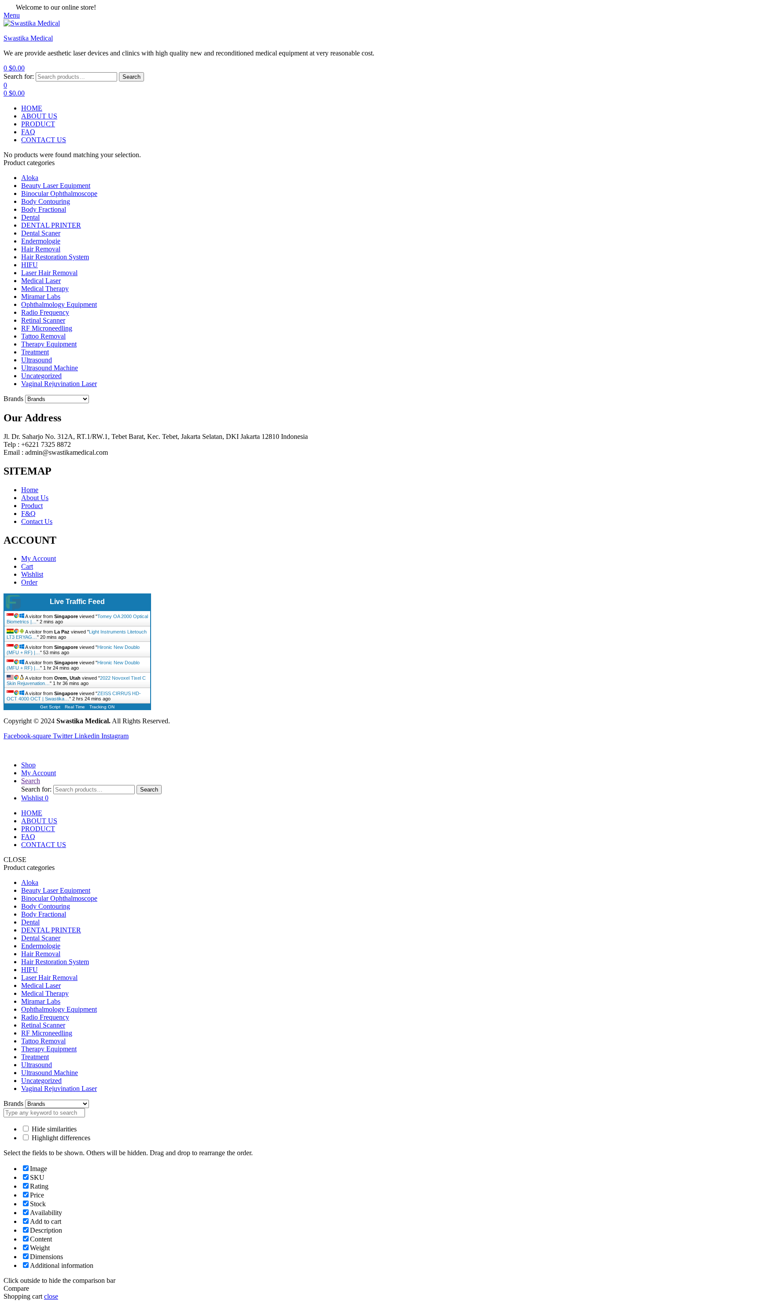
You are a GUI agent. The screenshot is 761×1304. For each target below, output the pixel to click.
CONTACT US (43, 844)
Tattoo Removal (43, 336)
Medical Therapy (45, 288)
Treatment (35, 352)
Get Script (50, 706)
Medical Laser (41, 280)
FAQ (28, 836)
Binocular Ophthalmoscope (59, 193)
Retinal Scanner (43, 320)
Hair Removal (40, 249)
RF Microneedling (46, 328)
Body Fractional (43, 209)
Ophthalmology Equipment (59, 304)
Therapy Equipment (49, 344)
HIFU (29, 265)
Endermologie (40, 241)
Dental (30, 217)
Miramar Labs (40, 296)
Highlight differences (60, 1138)
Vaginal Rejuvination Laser (59, 383)
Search (131, 77)
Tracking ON (102, 706)
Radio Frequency (45, 312)
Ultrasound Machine (49, 368)
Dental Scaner (40, 233)
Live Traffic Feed (77, 601)
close (51, 1296)
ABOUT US (39, 821)
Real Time (75, 706)
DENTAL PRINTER (51, 225)
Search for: (19, 76)
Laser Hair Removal (49, 272)
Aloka (29, 177)
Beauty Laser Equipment (55, 185)
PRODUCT (38, 828)
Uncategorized (41, 375)
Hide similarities (53, 1129)
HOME (31, 813)
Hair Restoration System (55, 257)
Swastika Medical (28, 38)
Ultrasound (36, 360)
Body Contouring (45, 201)
